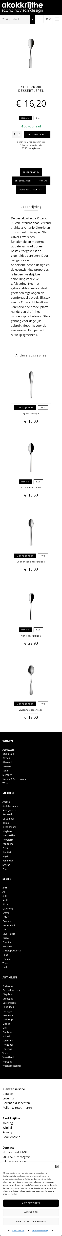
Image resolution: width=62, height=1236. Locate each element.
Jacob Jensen (9, 826)
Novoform (7, 839)
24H (4, 887)
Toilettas (7, 1049)
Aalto (5, 896)
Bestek (6, 758)
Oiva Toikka (8, 933)
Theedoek (7, 1044)
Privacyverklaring (40, 1230)
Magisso (7, 831)
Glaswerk (7, 762)
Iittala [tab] (42, 181)
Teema (6, 959)
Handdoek (8, 1006)
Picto (5, 848)
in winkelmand (37, 134)
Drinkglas (7, 998)
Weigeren (31, 1212)
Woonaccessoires (11, 1065)
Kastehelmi (8, 925)
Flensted (7, 814)
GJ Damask (8, 818)
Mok (4, 1028)
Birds (5, 904)
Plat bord (7, 1032)
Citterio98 (7, 908)
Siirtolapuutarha (11, 950)
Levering (8, 1098)
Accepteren (31, 1203)
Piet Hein (7, 852)
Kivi (4, 929)
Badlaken (7, 986)
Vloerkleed (8, 1057)
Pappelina (8, 843)
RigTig (5, 856)
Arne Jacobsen (10, 810)
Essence (6, 921)
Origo (5, 938)
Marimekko (8, 835)
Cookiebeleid (18, 1230)
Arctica (6, 900)
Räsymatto (8, 946)
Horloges (7, 1011)
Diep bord (8, 994)
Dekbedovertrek (11, 990)
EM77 (5, 916)
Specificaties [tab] (23, 181)
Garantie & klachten (16, 1103)
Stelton (6, 864)
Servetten (7, 1040)
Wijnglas (7, 1061)
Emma (5, 912)
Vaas (5, 1053)
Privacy (7, 1132)
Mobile (6, 1023)
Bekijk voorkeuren (31, 1221)
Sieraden (7, 774)
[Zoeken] (32, 19)
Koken (5, 770)
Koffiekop (7, 1019)
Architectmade (10, 806)
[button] (57, 1166)
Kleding (7, 1123)
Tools (5, 963)
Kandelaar (8, 1015)
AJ (3, 891)
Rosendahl (8, 860)
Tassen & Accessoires (14, 779)
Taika (5, 954)
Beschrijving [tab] (30, 172)
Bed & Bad (8, 753)
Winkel (7, 1128)
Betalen (7, 1094)
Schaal (6, 1036)
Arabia (6, 801)
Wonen (6, 783)
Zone (5, 869)
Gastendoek (9, 1002)
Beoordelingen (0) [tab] (31, 190)
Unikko (6, 967)
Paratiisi (6, 942)
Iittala (5, 822)
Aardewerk (8, 749)
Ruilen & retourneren (17, 1108)
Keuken (6, 766)
